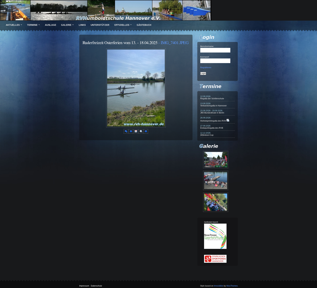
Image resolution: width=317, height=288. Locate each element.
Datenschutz (96, 286)
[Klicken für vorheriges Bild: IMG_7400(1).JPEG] (131, 133)
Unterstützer (100, 25)
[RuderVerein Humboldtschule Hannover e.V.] (158, 10)
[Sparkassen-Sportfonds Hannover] (215, 262)
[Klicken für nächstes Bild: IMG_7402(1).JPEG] (136, 127)
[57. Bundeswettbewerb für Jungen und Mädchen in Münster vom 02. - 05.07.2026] (215, 159)
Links (82, 25)
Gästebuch (144, 25)
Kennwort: (204, 57)
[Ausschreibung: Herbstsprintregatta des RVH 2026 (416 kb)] (228, 121)
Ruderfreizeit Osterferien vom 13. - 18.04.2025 (120, 42)
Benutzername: (207, 46)
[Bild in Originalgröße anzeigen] (141, 133)
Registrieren (205, 67)
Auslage (50, 25)
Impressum (84, 286)
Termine (32, 25)
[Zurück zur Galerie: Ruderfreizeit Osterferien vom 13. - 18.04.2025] (126, 133)
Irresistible (218, 286)
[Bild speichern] (136, 133)
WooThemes (232, 286)
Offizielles (121, 25)
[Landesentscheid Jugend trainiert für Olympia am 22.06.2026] (215, 180)
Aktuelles (13, 25)
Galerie (66, 25)
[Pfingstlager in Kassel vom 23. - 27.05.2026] (215, 202)
